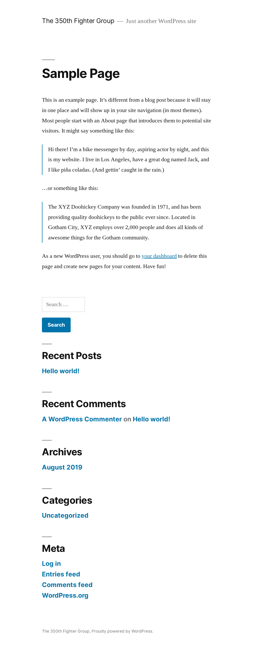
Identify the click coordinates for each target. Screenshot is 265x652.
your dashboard (159, 256)
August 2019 (62, 467)
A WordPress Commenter (82, 419)
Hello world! (60, 371)
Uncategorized (65, 515)
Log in (51, 563)
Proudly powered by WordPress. (122, 631)
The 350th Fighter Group (78, 21)
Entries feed (61, 574)
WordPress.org (65, 595)
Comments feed (67, 585)
